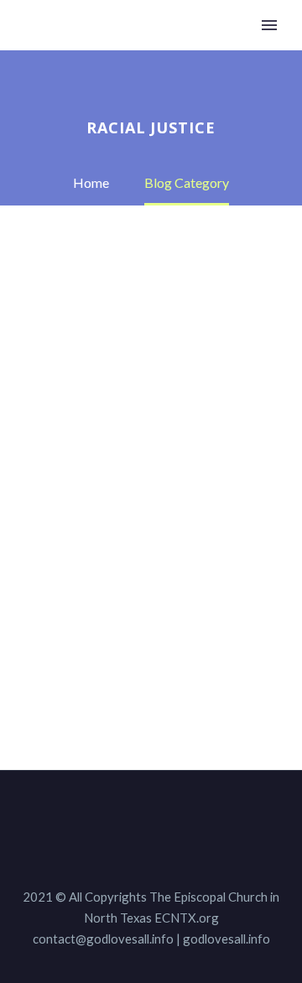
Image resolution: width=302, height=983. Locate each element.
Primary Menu (269, 25)
